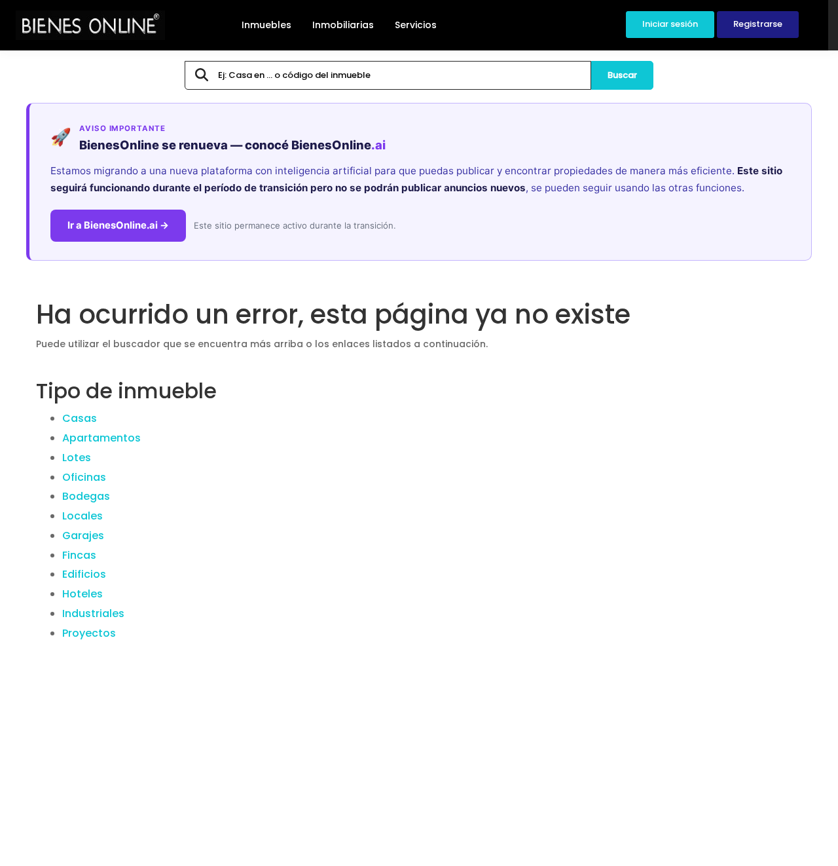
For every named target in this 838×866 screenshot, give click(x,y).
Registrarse (757, 24)
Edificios (84, 574)
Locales (82, 515)
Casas (79, 418)
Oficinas (84, 477)
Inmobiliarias (343, 24)
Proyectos (89, 633)
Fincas (79, 555)
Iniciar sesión (670, 24)
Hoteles (82, 593)
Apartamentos (101, 437)
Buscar (622, 75)
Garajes (83, 535)
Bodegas (86, 496)
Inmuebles (266, 24)
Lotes (76, 457)
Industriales (93, 613)
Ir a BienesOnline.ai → (118, 225)
